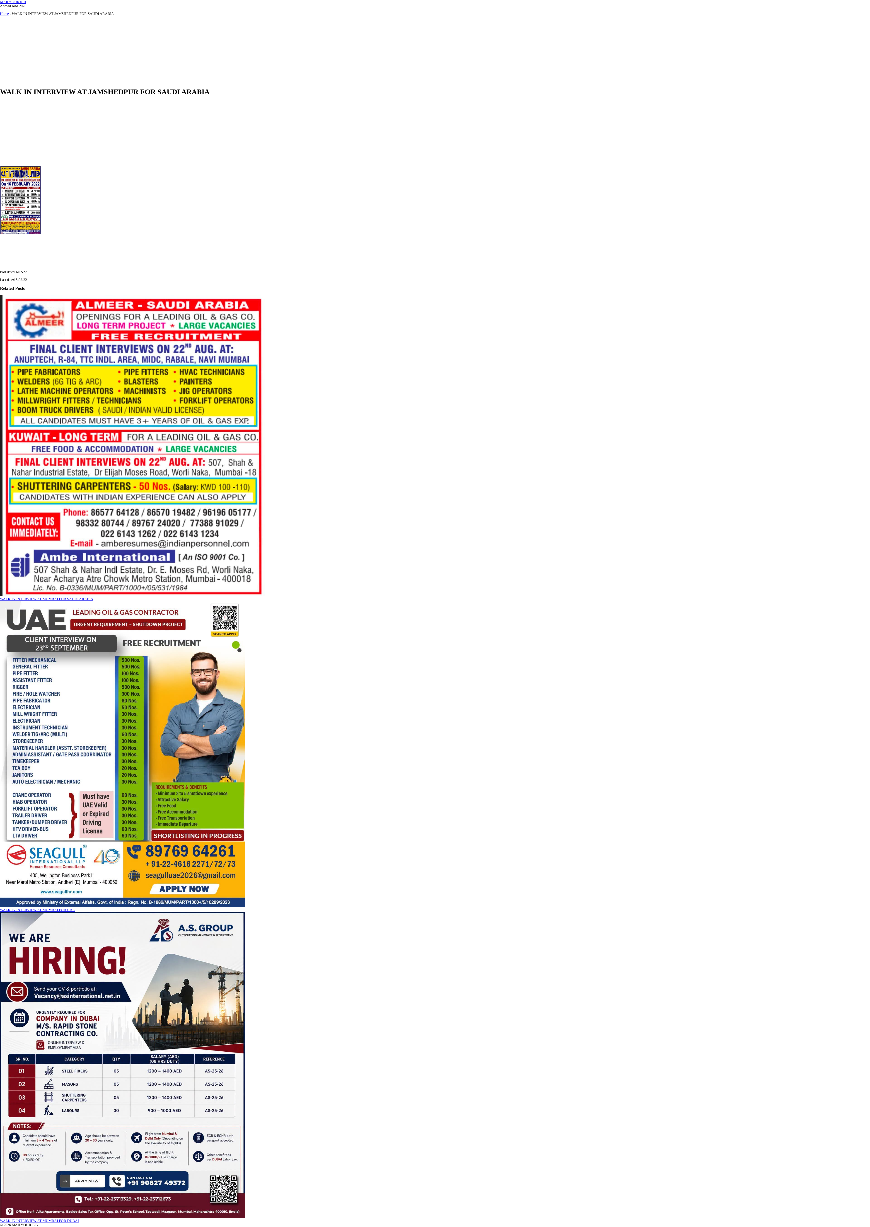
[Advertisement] (136, 51)
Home (4, 14)
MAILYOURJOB (13, 2)
